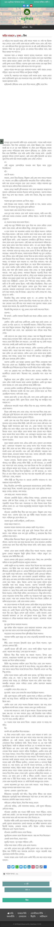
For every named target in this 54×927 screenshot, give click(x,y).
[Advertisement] (27, 113)
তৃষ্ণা (19, 36)
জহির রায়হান (8, 36)
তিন (27, 900)
